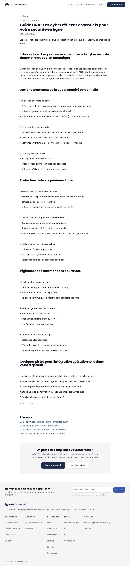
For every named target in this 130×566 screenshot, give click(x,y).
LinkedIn (87, 528)
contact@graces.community (97, 522)
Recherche (10, 535)
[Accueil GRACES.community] (16, 5)
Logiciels (51, 541)
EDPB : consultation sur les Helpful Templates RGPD (44, 422)
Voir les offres (78, 465)
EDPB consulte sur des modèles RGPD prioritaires (43, 429)
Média (101, 4)
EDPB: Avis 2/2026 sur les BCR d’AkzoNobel (39, 425)
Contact (29, 528)
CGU (66, 528)
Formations (52, 535)
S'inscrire (119, 490)
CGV (66, 535)
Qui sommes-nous (33, 522)
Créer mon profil (53, 465)
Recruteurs (90, 4)
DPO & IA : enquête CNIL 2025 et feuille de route (42, 433)
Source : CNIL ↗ (26, 403)
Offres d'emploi (75, 4)
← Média (24, 16)
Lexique (50, 547)
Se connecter (116, 4)
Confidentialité (70, 541)
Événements (52, 528)
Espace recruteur (12, 528)
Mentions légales (71, 522)
